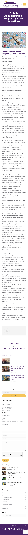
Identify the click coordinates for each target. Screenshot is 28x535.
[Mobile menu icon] (24, 4)
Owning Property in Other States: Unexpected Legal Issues (17, 377)
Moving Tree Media (22, 533)
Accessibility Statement (19, 531)
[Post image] (6, 361)
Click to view (7, 410)
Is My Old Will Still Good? (17, 359)
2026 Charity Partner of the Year (14, 477)
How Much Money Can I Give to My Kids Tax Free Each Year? (18, 368)
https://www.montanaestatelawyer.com (19, 331)
